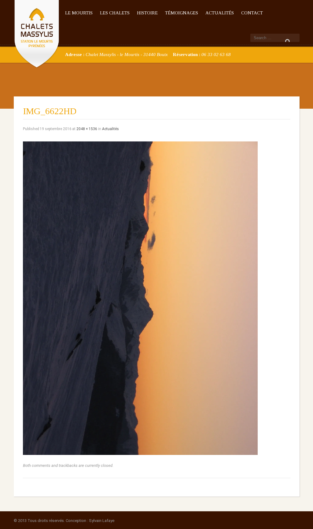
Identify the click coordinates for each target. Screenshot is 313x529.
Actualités (219, 12)
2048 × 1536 (86, 129)
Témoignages (181, 12)
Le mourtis (79, 12)
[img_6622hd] (140, 298)
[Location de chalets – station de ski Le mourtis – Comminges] (37, 33)
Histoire (147, 12)
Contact (252, 12)
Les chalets (115, 12)
